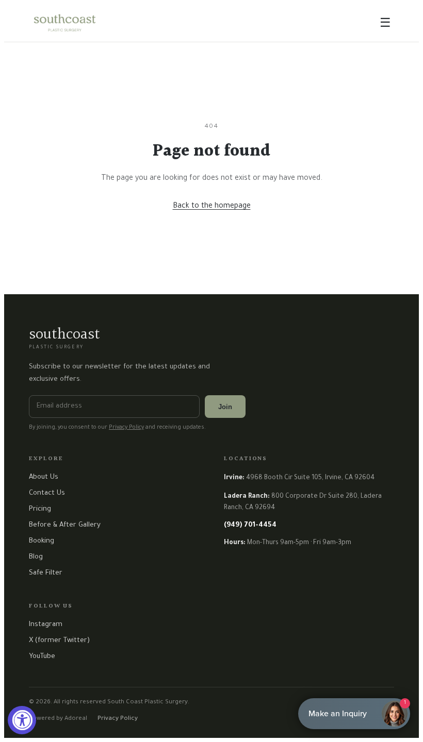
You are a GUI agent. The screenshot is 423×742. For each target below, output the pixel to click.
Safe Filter (45, 573)
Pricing (40, 509)
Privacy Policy (126, 428)
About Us (43, 477)
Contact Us (47, 493)
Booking (41, 541)
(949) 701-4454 (250, 525)
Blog (36, 557)
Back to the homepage (212, 207)
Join (225, 407)
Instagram (45, 625)
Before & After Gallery (65, 525)
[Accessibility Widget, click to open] (22, 720)
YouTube (42, 657)
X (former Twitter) (59, 641)
